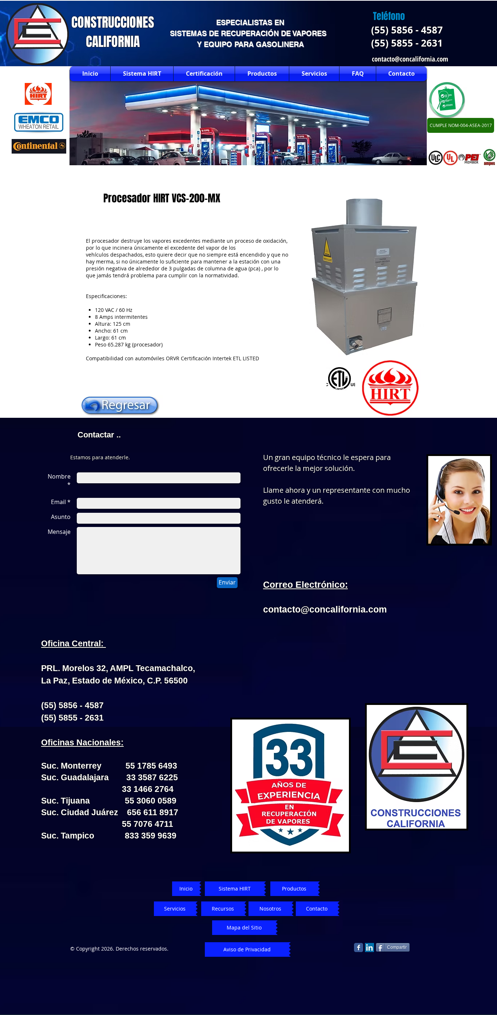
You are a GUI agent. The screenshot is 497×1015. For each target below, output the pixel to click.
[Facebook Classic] (358, 947)
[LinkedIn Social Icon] (369, 947)
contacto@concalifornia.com (410, 59)
